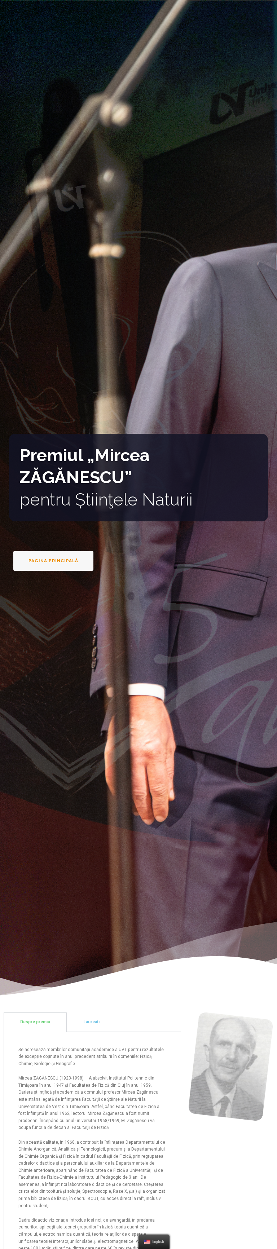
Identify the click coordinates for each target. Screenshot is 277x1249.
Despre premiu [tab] (35, 1021)
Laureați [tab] (91, 1021)
